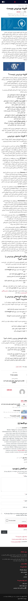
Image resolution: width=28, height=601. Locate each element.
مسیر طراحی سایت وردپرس (19, 588)
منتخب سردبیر (18, 366)
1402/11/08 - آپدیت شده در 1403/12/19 (16, 14)
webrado (18, 12)
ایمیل (25, 501)
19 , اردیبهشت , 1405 (15, 407)
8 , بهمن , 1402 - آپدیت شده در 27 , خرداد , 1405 (11, 412)
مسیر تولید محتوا (23, 586)
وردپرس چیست (16, 410)
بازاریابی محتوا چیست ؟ (15, 416)
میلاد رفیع (25, 536)
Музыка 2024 (21, 450)
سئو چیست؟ (18, 536)
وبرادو (23, 596)
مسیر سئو (25, 583)
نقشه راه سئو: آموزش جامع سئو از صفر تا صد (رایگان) (10, 404)
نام (26, 494)
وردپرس (25, 577)
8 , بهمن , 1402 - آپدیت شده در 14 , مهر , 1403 (11, 417)
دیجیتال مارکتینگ (21, 6)
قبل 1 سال (18, 457)
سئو (26, 574)
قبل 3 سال (18, 428)
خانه (26, 6)
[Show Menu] (25, 2)
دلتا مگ (25, 555)
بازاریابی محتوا (24, 572)
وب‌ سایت (25, 507)
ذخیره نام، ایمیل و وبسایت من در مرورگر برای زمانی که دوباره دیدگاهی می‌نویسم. (15, 514)
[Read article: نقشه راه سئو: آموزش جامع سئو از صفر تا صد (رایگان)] (24, 405)
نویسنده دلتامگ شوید (22, 598)
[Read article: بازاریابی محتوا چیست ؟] (24, 417)
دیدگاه (25, 476)
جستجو (25, 529)
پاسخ (25, 454)
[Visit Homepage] (14, 1)
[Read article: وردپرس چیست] (24, 412)
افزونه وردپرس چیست (16, 539)
